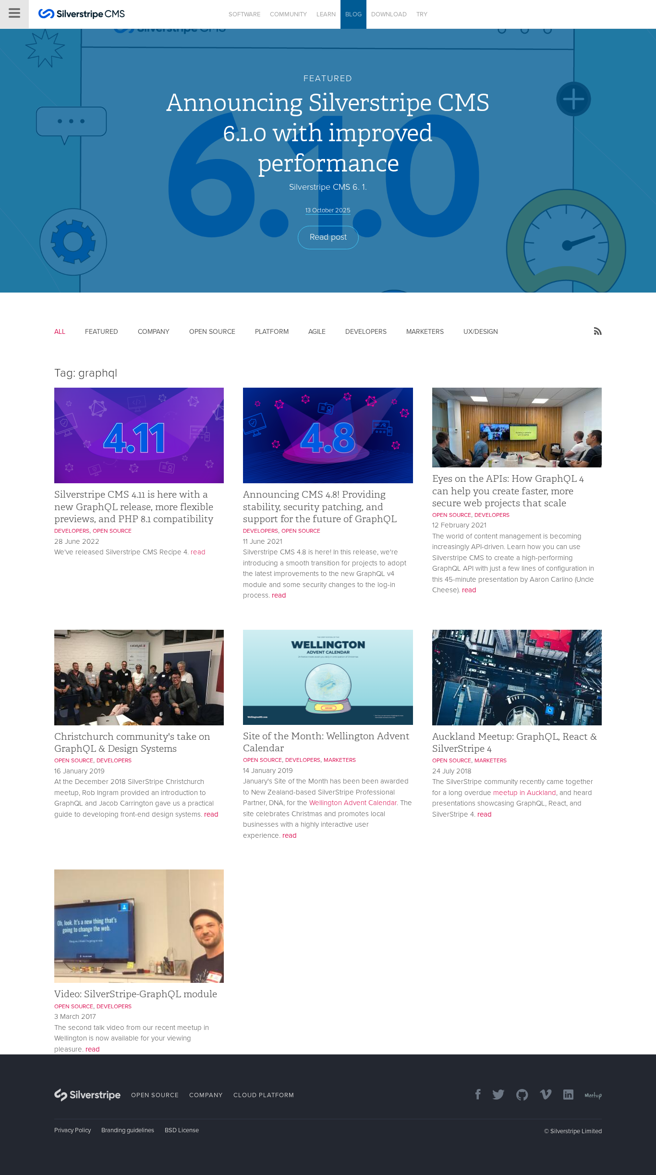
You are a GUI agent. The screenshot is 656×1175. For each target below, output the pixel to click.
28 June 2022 (76, 541)
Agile (317, 332)
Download (389, 14)
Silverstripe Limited (576, 1131)
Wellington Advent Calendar (353, 802)
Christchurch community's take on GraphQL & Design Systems (132, 742)
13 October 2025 (328, 210)
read (198, 552)
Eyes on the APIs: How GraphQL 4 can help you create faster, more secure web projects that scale (508, 490)
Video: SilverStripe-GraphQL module (135, 994)
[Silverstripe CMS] (81, 15)
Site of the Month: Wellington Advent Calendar (326, 742)
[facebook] (473, 1095)
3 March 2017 (75, 1016)
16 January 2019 (79, 771)
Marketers (425, 332)
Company (154, 332)
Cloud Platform (263, 1095)
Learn (326, 14)
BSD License (182, 1130)
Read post (328, 237)
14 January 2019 (268, 770)
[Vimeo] (541, 1095)
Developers (366, 332)
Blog (353, 14)
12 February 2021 (459, 525)
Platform (272, 332)
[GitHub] (517, 1095)
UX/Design (480, 332)
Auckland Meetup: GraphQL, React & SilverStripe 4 (514, 742)
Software (244, 14)
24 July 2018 (452, 771)
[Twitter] (494, 1095)
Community (288, 14)
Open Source (212, 332)
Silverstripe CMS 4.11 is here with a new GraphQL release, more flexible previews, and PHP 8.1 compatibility (133, 506)
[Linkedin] (563, 1095)
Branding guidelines (127, 1130)
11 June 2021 (262, 541)
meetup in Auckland (524, 792)
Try (421, 14)
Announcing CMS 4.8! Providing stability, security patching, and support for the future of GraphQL (320, 506)
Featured (101, 332)
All (59, 332)
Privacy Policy (72, 1130)
